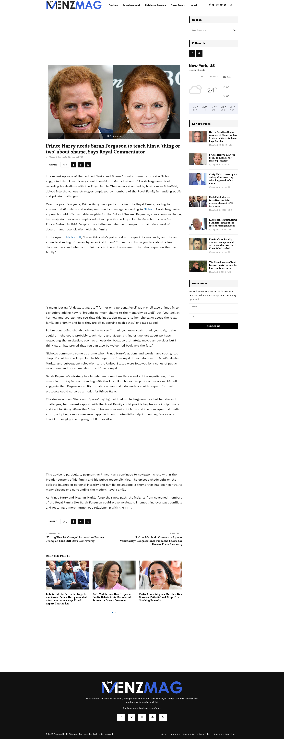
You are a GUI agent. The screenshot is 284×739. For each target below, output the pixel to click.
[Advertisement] (114, 41)
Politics (113, 5)
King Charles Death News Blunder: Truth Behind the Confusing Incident (223, 222)
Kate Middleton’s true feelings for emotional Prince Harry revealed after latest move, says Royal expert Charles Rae (67, 598)
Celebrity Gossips (155, 5)
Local (193, 5)
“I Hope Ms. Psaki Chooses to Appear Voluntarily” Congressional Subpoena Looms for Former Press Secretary (151, 541)
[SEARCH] (234, 30)
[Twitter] (214, 5)
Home (164, 734)
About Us (175, 734)
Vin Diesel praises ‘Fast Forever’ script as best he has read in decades (223, 264)
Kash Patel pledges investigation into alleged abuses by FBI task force (221, 201)
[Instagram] (218, 5)
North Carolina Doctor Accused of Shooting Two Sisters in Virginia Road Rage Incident (223, 136)
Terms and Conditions (225, 734)
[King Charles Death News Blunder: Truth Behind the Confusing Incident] (198, 224)
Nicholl (149, 209)
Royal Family (178, 5)
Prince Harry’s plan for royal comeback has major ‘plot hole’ (222, 157)
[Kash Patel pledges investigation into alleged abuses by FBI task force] (198, 201)
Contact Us (188, 734)
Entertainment (131, 5)
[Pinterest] (222, 5)
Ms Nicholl (73, 237)
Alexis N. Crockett (58, 157)
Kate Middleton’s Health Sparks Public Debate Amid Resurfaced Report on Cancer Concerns (112, 597)
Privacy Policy (204, 734)
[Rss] (226, 5)
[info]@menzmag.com (149, 708)
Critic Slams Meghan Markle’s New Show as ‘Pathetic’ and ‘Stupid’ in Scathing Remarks (160, 597)
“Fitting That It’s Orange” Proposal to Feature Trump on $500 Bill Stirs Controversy (75, 539)
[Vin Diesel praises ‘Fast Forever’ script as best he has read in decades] (198, 266)
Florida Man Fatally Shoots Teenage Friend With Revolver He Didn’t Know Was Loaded (223, 244)
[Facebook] (210, 5)
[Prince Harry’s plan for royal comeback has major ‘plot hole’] (198, 159)
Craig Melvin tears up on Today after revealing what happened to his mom (223, 179)
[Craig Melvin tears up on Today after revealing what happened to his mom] (198, 179)
